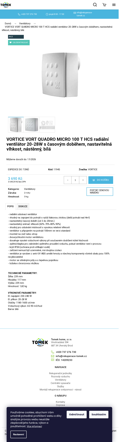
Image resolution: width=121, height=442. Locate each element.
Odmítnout (76, 414)
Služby (60, 386)
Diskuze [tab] (22, 206)
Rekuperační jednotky (60, 373)
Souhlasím (99, 414)
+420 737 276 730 (29, 14)
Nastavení (18, 434)
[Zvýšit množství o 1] (83, 180)
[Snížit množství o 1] (68, 180)
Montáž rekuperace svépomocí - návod (60, 389)
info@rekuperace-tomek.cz (71, 356)
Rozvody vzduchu (60, 376)
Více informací (34, 426)
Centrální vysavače (60, 383)
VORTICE (92, 169)
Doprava (60, 405)
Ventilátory (29, 189)
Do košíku (103, 179)
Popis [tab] (10, 206)
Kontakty (60, 401)
